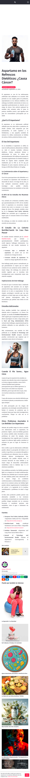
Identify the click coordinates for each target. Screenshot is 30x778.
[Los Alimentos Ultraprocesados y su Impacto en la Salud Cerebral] (15, 742)
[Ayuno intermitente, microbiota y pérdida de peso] (15, 659)
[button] (15, 2)
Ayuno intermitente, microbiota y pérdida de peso (14, 673)
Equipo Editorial (6, 569)
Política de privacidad (12, 776)
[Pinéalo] (14, 577)
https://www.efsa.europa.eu (14, 520)
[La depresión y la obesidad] (15, 602)
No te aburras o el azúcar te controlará (12, 643)
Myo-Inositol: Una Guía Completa (10, 726)
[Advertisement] (15, 16)
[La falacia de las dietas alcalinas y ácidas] (15, 685)
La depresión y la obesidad (9, 621)
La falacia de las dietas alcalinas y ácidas (13, 696)
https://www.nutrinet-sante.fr (15, 527)
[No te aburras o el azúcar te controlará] (15, 633)
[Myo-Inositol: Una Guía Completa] (15, 712)
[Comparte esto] (3, 577)
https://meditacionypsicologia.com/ (9, 573)
